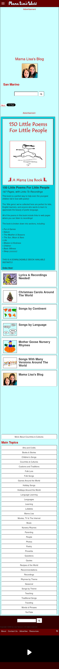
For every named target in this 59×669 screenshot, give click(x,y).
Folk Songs (29, 475)
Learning (29, 504)
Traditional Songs (29, 598)
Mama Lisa (29, 513)
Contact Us (13, 631)
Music (29, 522)
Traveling (29, 602)
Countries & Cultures (29, 461)
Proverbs (29, 551)
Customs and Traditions (29, 466)
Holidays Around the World (29, 490)
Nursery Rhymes (29, 527)
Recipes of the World (29, 565)
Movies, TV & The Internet (29, 518)
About (3, 631)
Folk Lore (29, 471)
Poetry (29, 546)
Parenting (29, 532)
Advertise (23, 631)
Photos (29, 541)
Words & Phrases (29, 607)
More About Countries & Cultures (29, 436)
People (29, 537)
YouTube (29, 612)
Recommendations (29, 569)
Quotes (29, 560)
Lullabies (29, 508)
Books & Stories (29, 452)
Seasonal (29, 584)
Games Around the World (29, 480)
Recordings (29, 574)
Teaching (29, 593)
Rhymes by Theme (29, 579)
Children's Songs (29, 457)
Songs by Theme (29, 588)
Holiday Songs (29, 485)
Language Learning (29, 494)
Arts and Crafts (29, 447)
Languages (29, 499)
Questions (29, 555)
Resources (34, 631)
